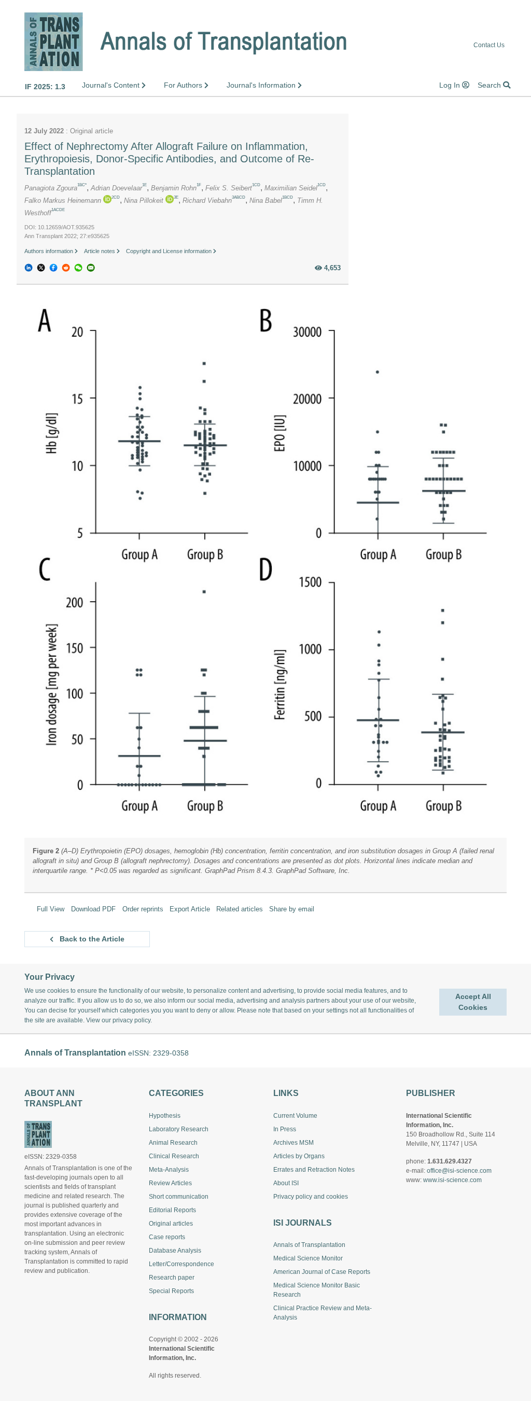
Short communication (178, 1196)
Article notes (100, 251)
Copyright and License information (169, 251)
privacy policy (131, 1020)
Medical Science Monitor (308, 1258)
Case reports (167, 1237)
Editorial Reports (172, 1210)
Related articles (239, 909)
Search (490, 85)
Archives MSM (293, 1142)
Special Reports (171, 1291)
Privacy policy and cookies (310, 1196)
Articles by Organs (299, 1156)
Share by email (291, 909)
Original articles (171, 1223)
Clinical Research (174, 1156)
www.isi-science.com (452, 1180)
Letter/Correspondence (181, 1264)
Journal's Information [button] (262, 85)
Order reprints (142, 909)
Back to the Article (91, 939)
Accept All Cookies (473, 1001)
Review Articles (170, 1183)
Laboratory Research (178, 1129)
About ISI (286, 1183)
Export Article (190, 909)
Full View (50, 909)
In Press (284, 1129)
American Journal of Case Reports (321, 1271)
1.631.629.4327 (449, 1161)
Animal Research (173, 1142)
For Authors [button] (184, 85)
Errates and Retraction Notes (314, 1169)
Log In (450, 85)
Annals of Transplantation (309, 1245)
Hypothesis (164, 1115)
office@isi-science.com (459, 1170)
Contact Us (489, 44)
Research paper (171, 1277)
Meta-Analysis (169, 1169)
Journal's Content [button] (112, 85)
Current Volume (295, 1115)
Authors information (49, 251)
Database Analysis (175, 1250)
